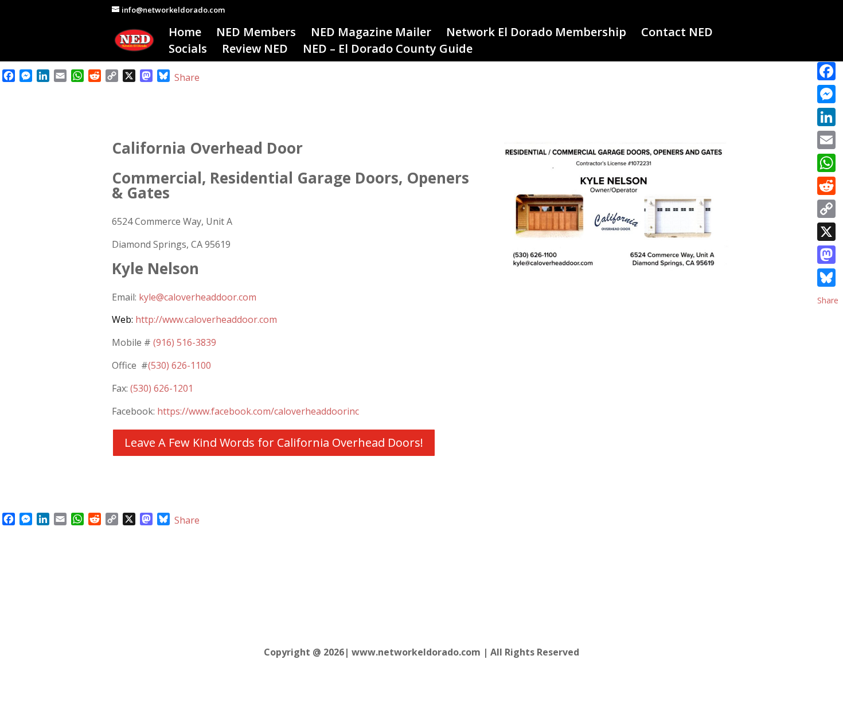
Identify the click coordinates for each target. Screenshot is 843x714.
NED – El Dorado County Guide (388, 50)
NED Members (256, 34)
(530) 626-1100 (179, 365)
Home (185, 34)
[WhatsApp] (828, 162)
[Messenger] (828, 94)
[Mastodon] (828, 254)
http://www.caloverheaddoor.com (194, 319)
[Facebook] (828, 71)
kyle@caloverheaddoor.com (197, 297)
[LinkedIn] (828, 117)
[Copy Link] (828, 208)
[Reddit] (828, 185)
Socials (188, 50)
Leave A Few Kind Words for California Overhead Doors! (273, 442)
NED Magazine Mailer (371, 34)
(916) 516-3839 (184, 342)
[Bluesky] (828, 277)
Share (187, 77)
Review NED (255, 50)
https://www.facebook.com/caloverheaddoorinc (258, 411)
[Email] (828, 139)
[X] (828, 231)
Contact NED (677, 34)
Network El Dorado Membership (536, 34)
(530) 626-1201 (161, 388)
